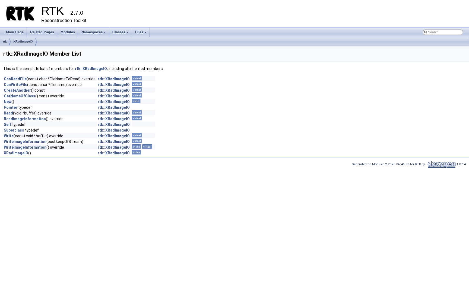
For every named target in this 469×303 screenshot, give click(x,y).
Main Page (15, 32)
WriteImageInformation (25, 141)
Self (7, 124)
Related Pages (42, 32)
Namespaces (94, 33)
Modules (68, 32)
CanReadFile (15, 79)
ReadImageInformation (25, 119)
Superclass (14, 130)
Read (8, 113)
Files (141, 33)
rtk (5, 41)
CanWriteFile (15, 84)
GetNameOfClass (19, 96)
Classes (120, 33)
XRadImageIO (23, 41)
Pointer (10, 107)
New (7, 102)
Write (9, 136)
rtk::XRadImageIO (91, 68)
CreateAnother (17, 90)
